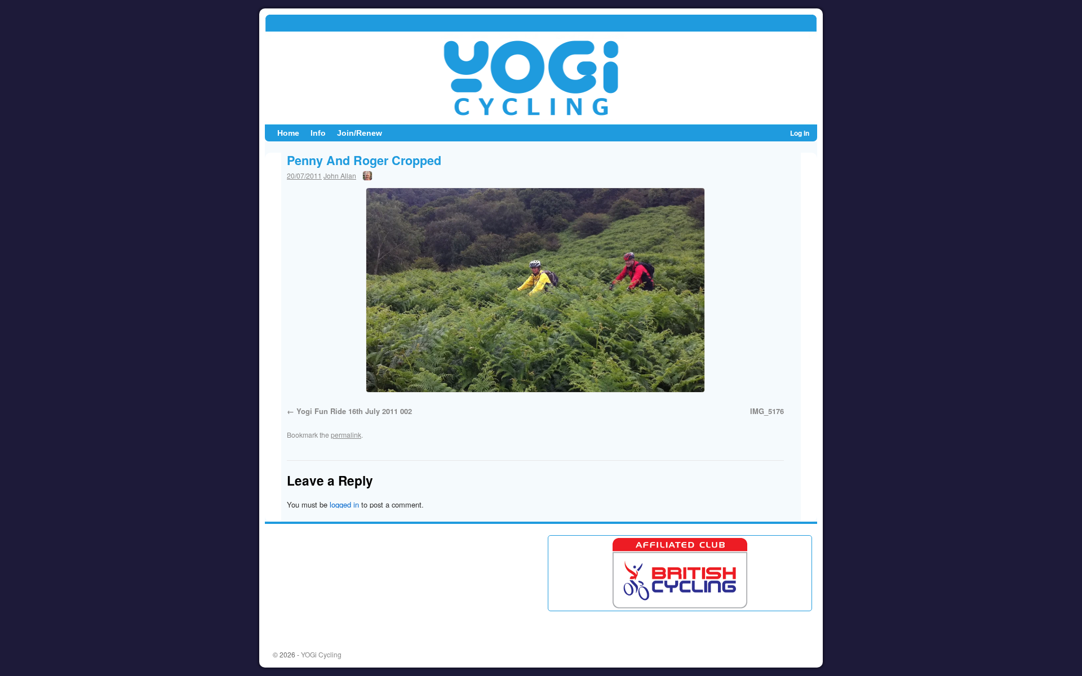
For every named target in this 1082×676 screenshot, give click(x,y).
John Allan (339, 175)
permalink (346, 434)
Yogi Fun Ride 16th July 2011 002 (354, 411)
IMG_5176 (767, 411)
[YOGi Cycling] (541, 69)
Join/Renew (359, 132)
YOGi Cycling (321, 654)
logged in (344, 504)
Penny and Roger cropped (364, 160)
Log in (799, 133)
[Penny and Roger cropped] (535, 290)
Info (318, 132)
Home (288, 132)
